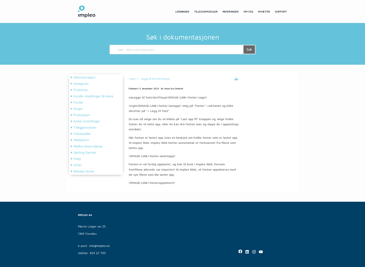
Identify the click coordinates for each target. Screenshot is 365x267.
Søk (249, 49)
